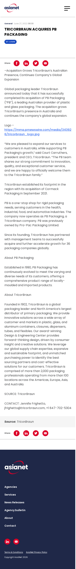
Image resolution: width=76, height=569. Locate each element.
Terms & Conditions (13, 552)
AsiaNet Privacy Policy (36, 552)
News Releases (14, 502)
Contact (10, 526)
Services (10, 494)
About (8, 518)
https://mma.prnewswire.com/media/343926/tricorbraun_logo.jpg (37, 132)
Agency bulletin (14, 510)
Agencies (10, 487)
